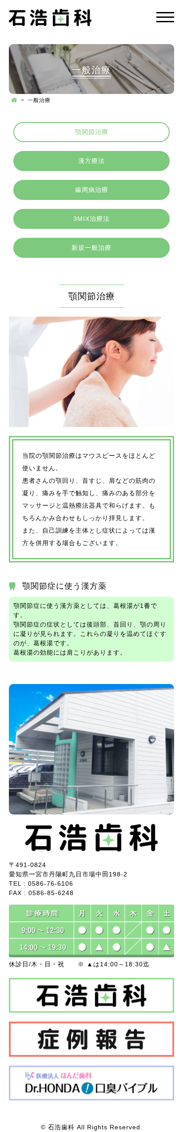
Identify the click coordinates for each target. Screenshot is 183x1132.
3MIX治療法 (91, 218)
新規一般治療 (91, 247)
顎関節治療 (91, 131)
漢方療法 (91, 160)
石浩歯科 (61, 1127)
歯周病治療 (91, 189)
